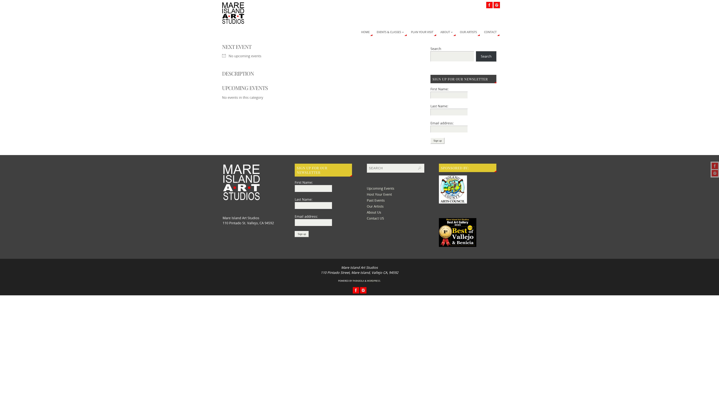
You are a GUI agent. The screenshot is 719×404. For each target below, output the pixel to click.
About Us (374, 212)
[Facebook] (715, 166)
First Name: (439, 89)
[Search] (419, 168)
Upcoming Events (380, 188)
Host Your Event (379, 194)
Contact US (375, 218)
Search (435, 48)
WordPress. (374, 280)
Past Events (376, 200)
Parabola (358, 280)
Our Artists (375, 206)
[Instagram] (715, 173)
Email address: (442, 123)
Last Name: (439, 106)
